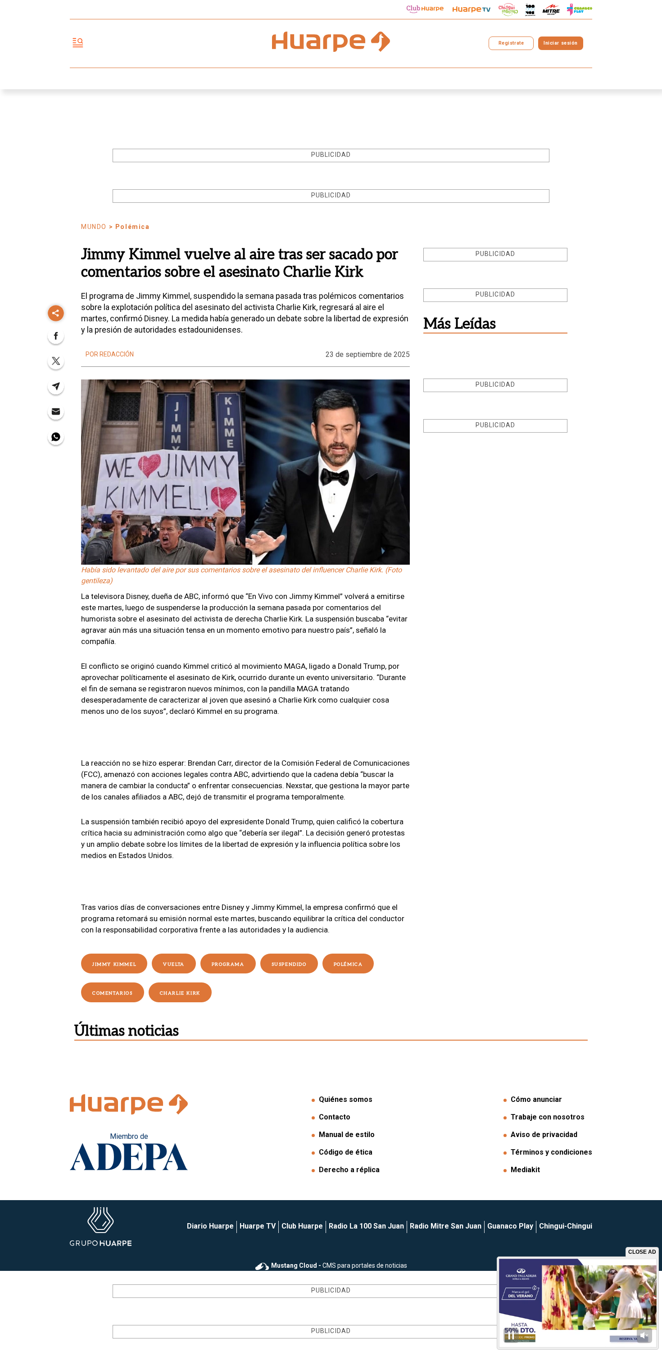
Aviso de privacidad (544, 1134)
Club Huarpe (302, 1226)
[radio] (551, 9)
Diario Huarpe (210, 1226)
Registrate (511, 43)
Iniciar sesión (560, 43)
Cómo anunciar (536, 1099)
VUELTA (174, 964)
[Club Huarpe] (425, 9)
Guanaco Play (510, 1226)
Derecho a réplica (349, 1169)
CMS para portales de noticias (339, 1265)
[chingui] (508, 9)
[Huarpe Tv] (471, 9)
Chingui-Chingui (565, 1226)
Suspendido (289, 964)
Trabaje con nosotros (548, 1117)
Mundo (94, 226)
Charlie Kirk (180, 993)
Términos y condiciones (551, 1152)
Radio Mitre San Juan (445, 1226)
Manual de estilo (347, 1134)
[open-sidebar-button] (78, 43)
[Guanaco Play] (579, 9)
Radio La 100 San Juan (366, 1226)
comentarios (112, 993)
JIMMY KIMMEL (114, 964)
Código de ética (345, 1152)
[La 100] (530, 9)
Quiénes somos (345, 1099)
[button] (55, 339)
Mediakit (525, 1169)
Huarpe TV (258, 1226)
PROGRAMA (228, 964)
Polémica (348, 964)
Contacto (334, 1117)
